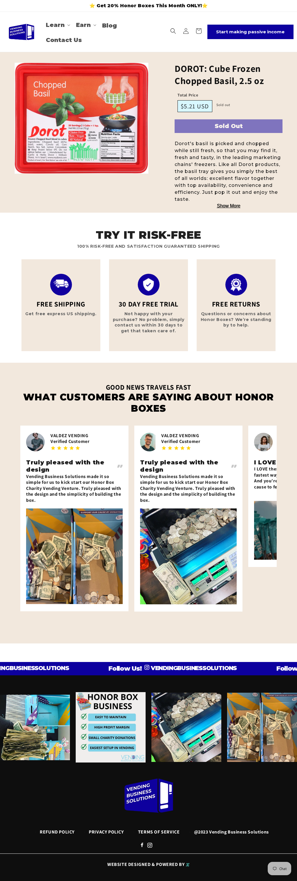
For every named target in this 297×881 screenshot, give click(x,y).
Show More (228, 205)
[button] (57, 25)
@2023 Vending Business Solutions (231, 832)
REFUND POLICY (57, 832)
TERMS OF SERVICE (159, 832)
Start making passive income (250, 31)
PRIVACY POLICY (106, 832)
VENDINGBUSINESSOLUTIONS (174, 668)
